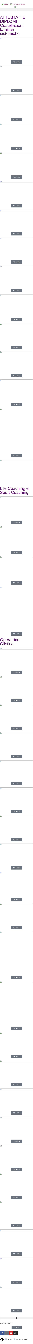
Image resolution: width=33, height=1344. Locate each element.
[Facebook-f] (2, 1333)
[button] (16, 9)
